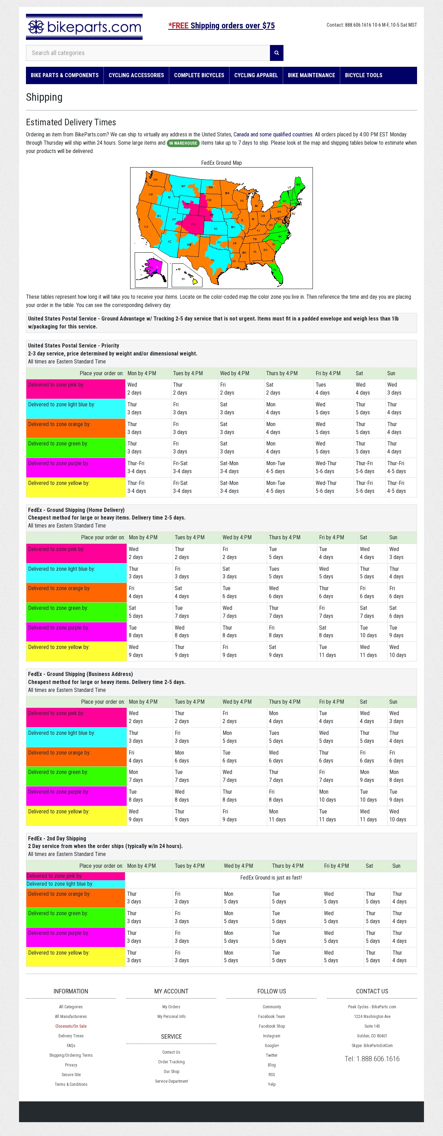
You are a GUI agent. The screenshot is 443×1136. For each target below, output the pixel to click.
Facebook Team (271, 1016)
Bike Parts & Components (65, 75)
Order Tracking (171, 1062)
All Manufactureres (71, 1016)
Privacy (71, 1065)
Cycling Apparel (256, 75)
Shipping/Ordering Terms (71, 1055)
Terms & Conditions (71, 1084)
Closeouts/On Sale (71, 1026)
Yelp (271, 1084)
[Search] (276, 53)
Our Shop (171, 1071)
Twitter (272, 1055)
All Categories (71, 1006)
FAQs (71, 1045)
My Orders (171, 1006)
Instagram (271, 1036)
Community (272, 1006)
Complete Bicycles (199, 75)
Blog (272, 1065)
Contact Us (171, 1052)
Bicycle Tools (363, 75)
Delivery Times (71, 1036)
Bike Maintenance (311, 75)
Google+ (272, 1045)
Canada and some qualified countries (273, 134)
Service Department (171, 1081)
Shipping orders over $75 (221, 25)
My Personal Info (171, 1016)
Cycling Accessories (136, 75)
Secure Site (71, 1074)
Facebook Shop (272, 1026)
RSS (272, 1074)
